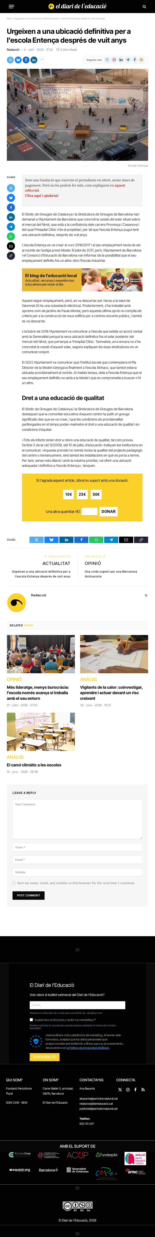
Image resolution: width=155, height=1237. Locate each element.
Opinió (93, 563)
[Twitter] (11, 188)
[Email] (11, 246)
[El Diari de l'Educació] (77, 6)
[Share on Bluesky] (18, 60)
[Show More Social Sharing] (41, 60)
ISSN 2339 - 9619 (16, 1102)
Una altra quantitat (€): (63, 511)
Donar (109, 511)
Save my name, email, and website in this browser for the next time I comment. (76, 883)
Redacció (13, 50)
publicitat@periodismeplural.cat (98, 1108)
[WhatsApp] (11, 236)
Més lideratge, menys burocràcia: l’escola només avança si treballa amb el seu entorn (38, 693)
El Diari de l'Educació (55, 1102)
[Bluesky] (11, 198)
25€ (82, 494)
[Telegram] (11, 227)
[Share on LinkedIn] (33, 60)
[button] (77, 949)
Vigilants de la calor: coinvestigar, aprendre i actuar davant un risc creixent (111, 693)
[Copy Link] (11, 256)
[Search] (144, 6)
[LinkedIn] (11, 217)
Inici (9, 18)
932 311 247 (87, 1123)
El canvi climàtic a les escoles (34, 765)
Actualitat (56, 563)
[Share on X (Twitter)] (10, 60)
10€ (68, 494)
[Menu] (11, 6)
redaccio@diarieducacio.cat (96, 1103)
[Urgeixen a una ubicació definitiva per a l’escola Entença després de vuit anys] (77, 115)
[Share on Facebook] (26, 60)
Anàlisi (88, 679)
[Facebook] (11, 207)
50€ (96, 494)
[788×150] (82, 290)
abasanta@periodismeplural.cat (99, 1098)
